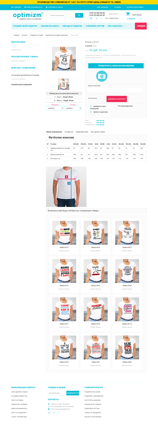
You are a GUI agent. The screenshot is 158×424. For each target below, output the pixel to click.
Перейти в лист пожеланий (21, 84)
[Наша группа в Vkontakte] (49, 412)
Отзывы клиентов (19, 396)
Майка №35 (95, 247)
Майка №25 (64, 362)
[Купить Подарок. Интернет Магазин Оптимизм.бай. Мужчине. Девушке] (28, 16)
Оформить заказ (55, 7)
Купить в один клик (100, 112)
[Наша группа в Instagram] (54, 412)
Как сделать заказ (98, 132)
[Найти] (79, 15)
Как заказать (102, 7)
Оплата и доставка (135, 7)
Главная (17, 7)
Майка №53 (127, 247)
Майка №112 (127, 324)
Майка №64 (127, 286)
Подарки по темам (36, 35)
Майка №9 (96, 362)
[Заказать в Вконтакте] (96, 18)
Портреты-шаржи (92, 400)
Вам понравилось (34, 7)
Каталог (25, 35)
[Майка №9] (96, 347)
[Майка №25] (64, 347)
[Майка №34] (96, 309)
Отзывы (117, 7)
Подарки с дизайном (93, 396)
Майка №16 (64, 286)
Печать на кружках (92, 417)
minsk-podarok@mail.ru (62, 409)
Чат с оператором (111, 18)
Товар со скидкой (92, 413)
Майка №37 (64, 247)
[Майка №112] (127, 309)
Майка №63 (95, 286)
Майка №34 (95, 324)
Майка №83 (127, 362)
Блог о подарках (18, 413)
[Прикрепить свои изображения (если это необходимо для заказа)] (101, 76)
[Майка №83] (127, 347)
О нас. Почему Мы (19, 417)
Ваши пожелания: (94, 86)
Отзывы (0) (69, 132)
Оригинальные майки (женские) (56, 35)
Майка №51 (64, 324)
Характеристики (82, 132)
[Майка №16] (64, 271)
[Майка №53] (127, 233)
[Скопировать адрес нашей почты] (91, 18)
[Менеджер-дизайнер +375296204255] (102, 18)
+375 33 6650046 (56, 406)
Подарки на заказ (92, 392)
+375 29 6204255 (68, 406)
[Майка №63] (96, 271)
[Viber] (59, 412)
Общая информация (54, 132)
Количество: (92, 98)
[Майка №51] (64, 309)
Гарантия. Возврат (19, 404)
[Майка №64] (127, 271)
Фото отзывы (17, 400)
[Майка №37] (64, 233)
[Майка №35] (96, 233)
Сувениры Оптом (91, 408)
